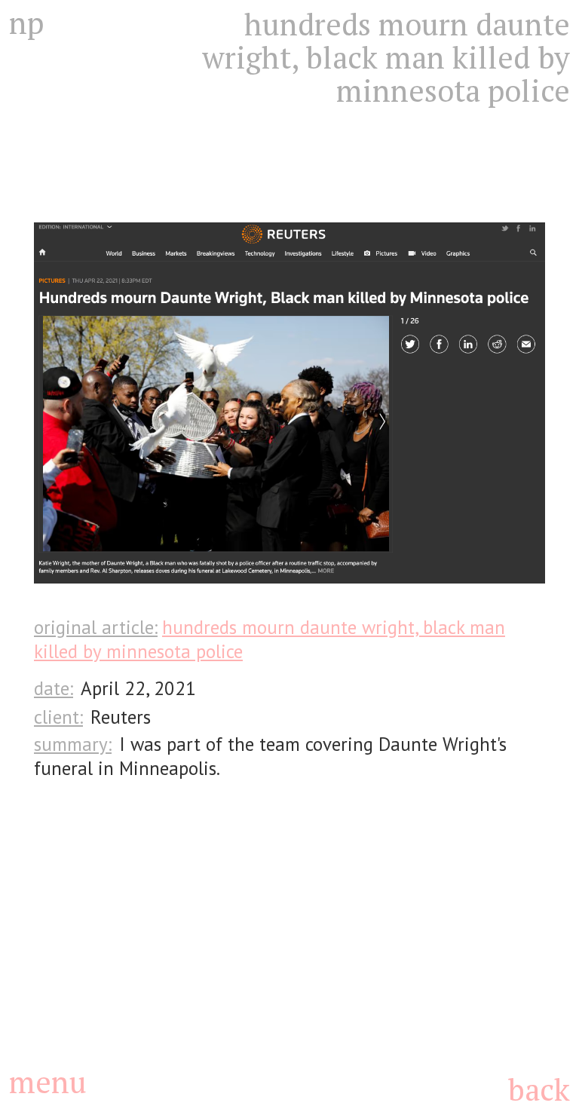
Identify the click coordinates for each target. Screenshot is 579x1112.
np (26, 23)
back (538, 1089)
